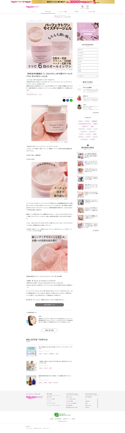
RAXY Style (48, 11)
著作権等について (66, 418)
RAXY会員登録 (88, 396)
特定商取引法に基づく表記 (71, 407)
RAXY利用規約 (69, 405)
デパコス (88, 136)
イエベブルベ (92, 131)
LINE (86, 403)
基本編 (45, 382)
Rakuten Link (88, 405)
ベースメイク (81, 52)
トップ (33, 11)
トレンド (89, 129)
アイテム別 (55, 382)
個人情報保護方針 (58, 418)
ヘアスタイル (83, 131)
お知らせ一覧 (69, 396)
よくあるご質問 (91, 11)
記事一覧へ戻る (49, 330)
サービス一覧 (29, 428)
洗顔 (50, 368)
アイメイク (80, 55)
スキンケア (32, 92)
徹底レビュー (85, 126)
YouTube (87, 407)
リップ (95, 129)
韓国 (92, 126)
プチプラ (81, 134)
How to (40, 353)
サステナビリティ (46, 428)
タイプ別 (92, 139)
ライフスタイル (84, 139)
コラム (79, 68)
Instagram (87, 401)
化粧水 (57, 353)
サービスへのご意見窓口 (71, 403)
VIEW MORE (95, 112)
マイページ (49, 401)
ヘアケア (80, 61)
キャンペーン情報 (62, 11)
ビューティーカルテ (51, 403)
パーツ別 (88, 134)
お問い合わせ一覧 (37, 428)
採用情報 (73, 418)
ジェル (40, 94)
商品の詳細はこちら (49, 305)
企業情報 (51, 418)
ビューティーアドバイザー (52, 405)
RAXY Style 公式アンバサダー (32, 94)
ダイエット (81, 136)
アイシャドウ (81, 129)
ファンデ (95, 136)
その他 (79, 71)
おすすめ (45, 353)
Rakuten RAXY (32, 7)
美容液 (50, 382)
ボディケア (80, 58)
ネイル (79, 65)
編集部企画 (51, 353)
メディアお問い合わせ (71, 399)
